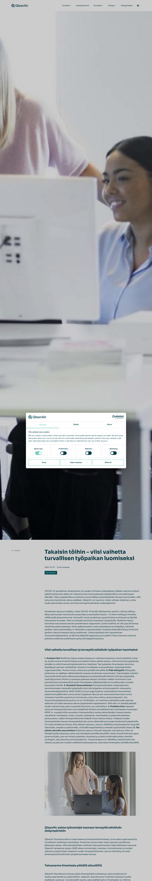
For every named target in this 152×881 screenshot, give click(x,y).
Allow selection (76, 462)
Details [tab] (76, 424)
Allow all (108, 462)
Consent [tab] (42, 425)
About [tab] (109, 424)
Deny (44, 462)
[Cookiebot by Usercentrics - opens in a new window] (114, 417)
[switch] (63, 453)
